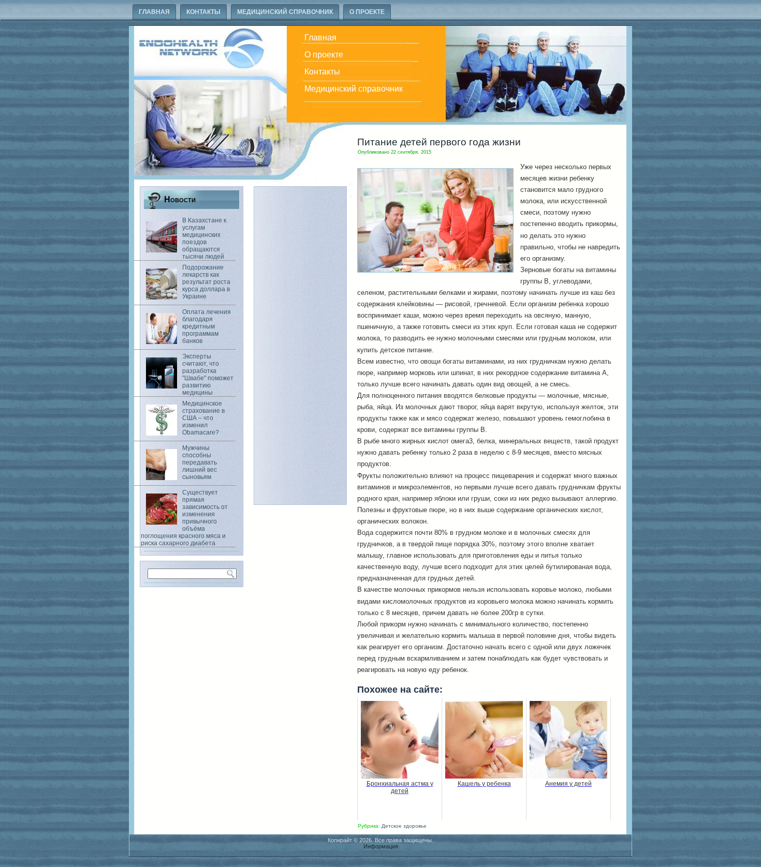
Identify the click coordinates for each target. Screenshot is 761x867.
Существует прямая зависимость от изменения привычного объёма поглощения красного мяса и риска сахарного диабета (184, 518)
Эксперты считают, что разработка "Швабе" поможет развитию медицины (207, 374)
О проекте (367, 12)
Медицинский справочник (285, 12)
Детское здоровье (404, 826)
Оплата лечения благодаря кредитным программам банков (206, 326)
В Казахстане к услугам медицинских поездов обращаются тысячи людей (204, 238)
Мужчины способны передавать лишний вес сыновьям (199, 462)
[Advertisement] (300, 345)
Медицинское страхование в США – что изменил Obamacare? (203, 418)
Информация (380, 846)
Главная (154, 12)
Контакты (203, 12)
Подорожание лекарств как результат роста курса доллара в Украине (206, 282)
